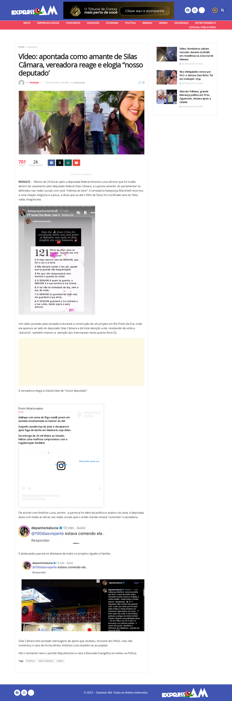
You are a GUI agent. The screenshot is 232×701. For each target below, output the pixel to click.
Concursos (73, 23)
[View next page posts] (48, 452)
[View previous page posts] (42, 452)
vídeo (60, 660)
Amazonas (32, 46)
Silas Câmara (46, 660)
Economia (112, 23)
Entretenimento (205, 23)
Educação (93, 23)
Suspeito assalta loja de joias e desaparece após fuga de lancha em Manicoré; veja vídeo (45, 428)
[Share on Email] (76, 163)
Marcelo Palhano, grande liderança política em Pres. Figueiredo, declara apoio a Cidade (195, 97)
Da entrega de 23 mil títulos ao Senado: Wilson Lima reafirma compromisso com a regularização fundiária (43, 439)
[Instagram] (195, 10)
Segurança (181, 23)
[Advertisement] (81, 362)
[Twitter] (202, 10)
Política (130, 23)
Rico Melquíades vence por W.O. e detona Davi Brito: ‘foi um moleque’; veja (196, 75)
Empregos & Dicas (48, 23)
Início (26, 23)
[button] (222, 10)
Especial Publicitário (202, 27)
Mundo (163, 23)
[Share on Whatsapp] (68, 163)
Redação (34, 82)
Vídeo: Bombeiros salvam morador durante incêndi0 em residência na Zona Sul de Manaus (196, 54)
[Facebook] (188, 10)
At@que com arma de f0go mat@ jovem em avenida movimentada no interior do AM (44, 419)
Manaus (147, 23)
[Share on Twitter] (60, 163)
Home (21, 46)
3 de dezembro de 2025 (57, 82)
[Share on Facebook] (51, 163)
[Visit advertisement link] (118, 10)
